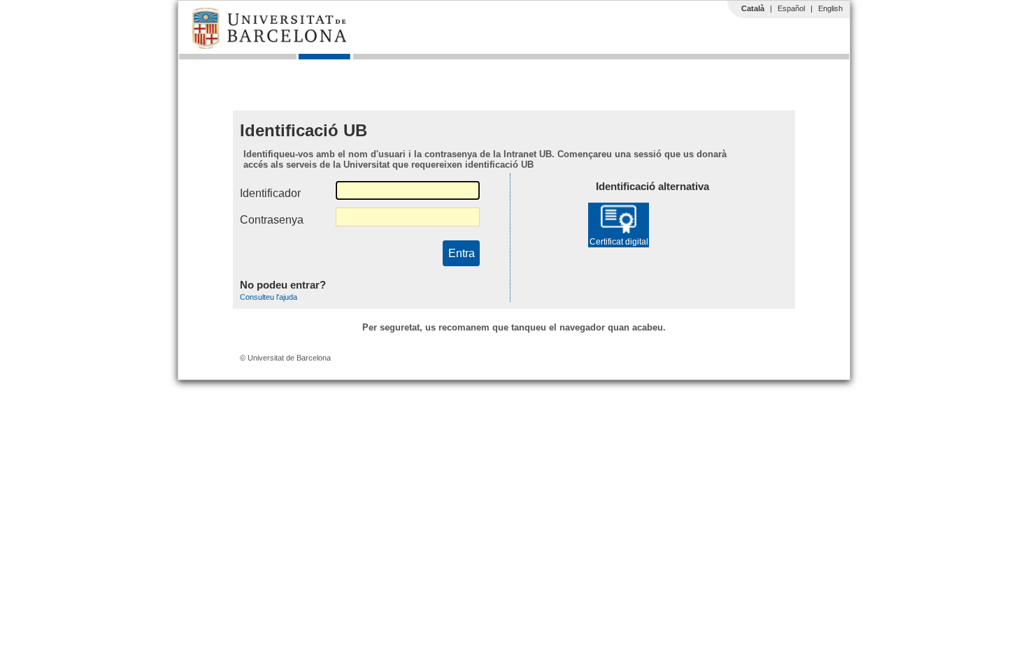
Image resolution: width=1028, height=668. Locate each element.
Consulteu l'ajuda (268, 297)
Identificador (270, 193)
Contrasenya (272, 220)
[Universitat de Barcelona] (269, 45)
